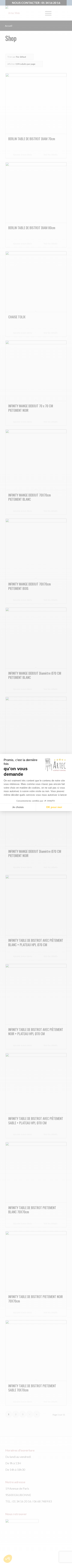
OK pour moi (54, 807)
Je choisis (18, 807)
